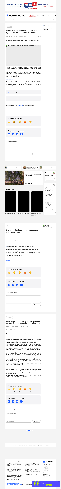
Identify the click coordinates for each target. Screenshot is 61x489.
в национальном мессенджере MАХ (15, 99)
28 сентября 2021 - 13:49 (10, 329)
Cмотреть (49, 485)
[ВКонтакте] (9, 134)
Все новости (50, 212)
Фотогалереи (21, 445)
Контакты (41, 19)
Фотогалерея (27, 19)
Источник (8, 260)
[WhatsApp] (21, 134)
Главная (9, 19)
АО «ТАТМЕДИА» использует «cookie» (14, 484)
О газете (48, 19)
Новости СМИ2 (9, 79)
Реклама (35, 19)
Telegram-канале (12, 92)
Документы (41, 445)
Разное (47, 445)
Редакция (54, 19)
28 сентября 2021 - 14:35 (10, 36)
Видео (20, 19)
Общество (9, 26)
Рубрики (15, 19)
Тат (44, 15)
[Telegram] (17, 134)
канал (19, 105)
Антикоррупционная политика (13, 483)
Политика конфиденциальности (13, 486)
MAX (22, 105)
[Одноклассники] (13, 134)
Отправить (36, 154)
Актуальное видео (31, 445)
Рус (38, 15)
